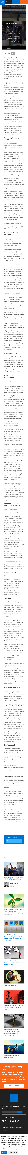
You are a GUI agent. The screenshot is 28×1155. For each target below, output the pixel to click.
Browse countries (11, 837)
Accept (4, 1152)
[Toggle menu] (6, 2)
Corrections (11, 1125)
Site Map (12, 1127)
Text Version (5, 1130)
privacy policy (5, 1147)
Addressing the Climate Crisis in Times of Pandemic (14, 910)
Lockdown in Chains (10, 985)
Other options (13, 1152)
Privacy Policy (19, 1125)
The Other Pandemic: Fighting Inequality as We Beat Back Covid (13, 1007)
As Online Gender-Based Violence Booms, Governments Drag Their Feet (13, 963)
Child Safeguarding (19, 1127)
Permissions (5, 1127)
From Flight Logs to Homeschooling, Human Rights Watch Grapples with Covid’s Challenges (13, 937)
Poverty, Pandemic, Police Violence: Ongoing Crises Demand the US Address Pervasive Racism (12, 1032)
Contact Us (5, 1125)
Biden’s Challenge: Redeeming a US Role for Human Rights (13, 878)
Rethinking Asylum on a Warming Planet (11, 1056)
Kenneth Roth (14, 883)
